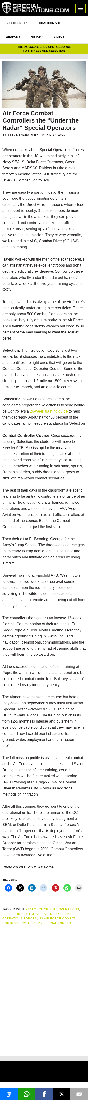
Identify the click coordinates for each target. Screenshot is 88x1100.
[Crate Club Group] (44, 1072)
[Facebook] (44, 1094)
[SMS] (9, 1094)
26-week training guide (49, 411)
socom (28, 914)
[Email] (79, 1094)
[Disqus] (44, 988)
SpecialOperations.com (35, 8)
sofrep (50, 914)
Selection (11, 914)
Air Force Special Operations (52, 909)
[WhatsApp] (26, 1094)
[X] (61, 1094)
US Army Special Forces (49, 923)
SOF (39, 914)
